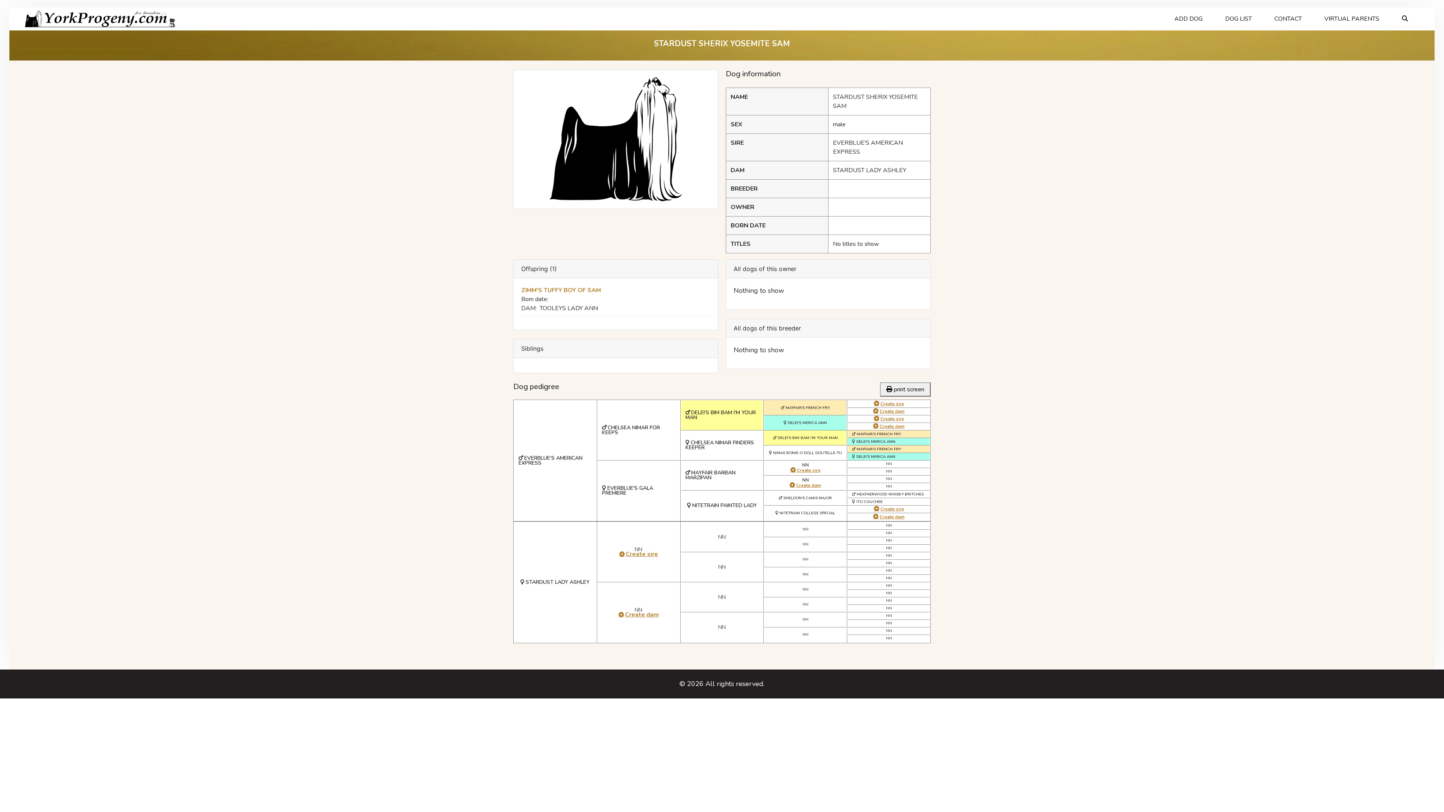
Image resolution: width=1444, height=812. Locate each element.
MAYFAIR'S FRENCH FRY (808, 408)
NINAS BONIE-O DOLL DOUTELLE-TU (807, 453)
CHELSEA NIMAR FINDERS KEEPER (720, 445)
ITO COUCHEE (869, 501)
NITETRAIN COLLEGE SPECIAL (807, 513)
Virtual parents (1351, 19)
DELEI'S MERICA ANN (807, 423)
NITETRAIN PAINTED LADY (724, 505)
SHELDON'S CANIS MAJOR (807, 498)
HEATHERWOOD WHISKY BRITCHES (890, 494)
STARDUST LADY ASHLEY (558, 582)
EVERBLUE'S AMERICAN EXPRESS (550, 460)
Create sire (809, 470)
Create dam (808, 485)
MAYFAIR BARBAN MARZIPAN (711, 475)
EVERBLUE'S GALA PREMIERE (627, 491)
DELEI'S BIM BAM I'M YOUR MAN (721, 415)
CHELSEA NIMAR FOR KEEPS (631, 430)
